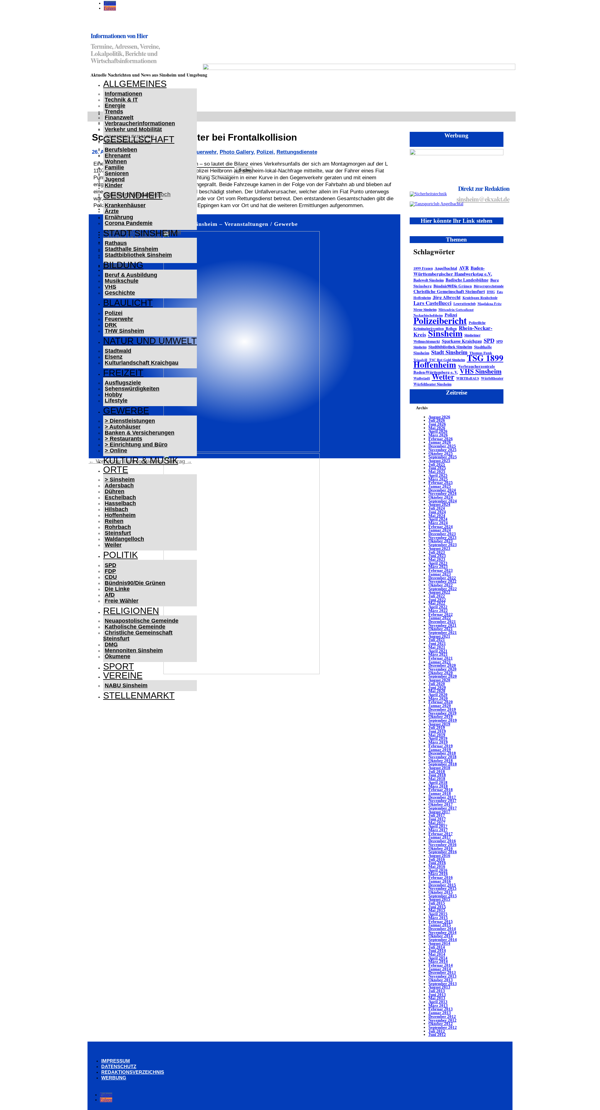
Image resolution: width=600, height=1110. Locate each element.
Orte (115, 470)
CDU (111, 577)
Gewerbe (126, 411)
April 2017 (438, 826)
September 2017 (442, 808)
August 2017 (439, 811)
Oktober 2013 (440, 980)
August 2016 (439, 855)
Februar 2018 (440, 789)
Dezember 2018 (442, 753)
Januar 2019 (439, 749)
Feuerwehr (119, 319)
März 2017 (438, 830)
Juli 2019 (436, 727)
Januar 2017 (439, 837)
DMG (111, 644)
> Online (116, 450)
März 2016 (438, 873)
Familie (114, 167)
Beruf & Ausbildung (131, 275)
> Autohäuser (123, 427)
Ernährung (119, 217)
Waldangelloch (124, 539)
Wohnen (116, 161)
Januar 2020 (439, 705)
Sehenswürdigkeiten (132, 389)
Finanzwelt (119, 117)
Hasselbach (120, 503)
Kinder (113, 185)
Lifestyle (116, 400)
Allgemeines (135, 84)
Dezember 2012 (442, 1016)
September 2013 (442, 983)
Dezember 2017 (442, 797)
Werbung (113, 1077)
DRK (111, 325)
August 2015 (439, 899)
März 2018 (438, 786)
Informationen (123, 94)
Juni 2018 (437, 775)
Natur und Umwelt (150, 341)
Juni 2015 (437, 906)
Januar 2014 (439, 969)
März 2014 (438, 961)
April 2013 (438, 1001)
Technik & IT (121, 100)
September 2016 (442, 851)
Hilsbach (116, 509)
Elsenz (113, 357)
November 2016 (442, 844)
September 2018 (442, 764)
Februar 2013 (440, 1009)
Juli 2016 (436, 859)
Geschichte (120, 293)
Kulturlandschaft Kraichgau (141, 363)
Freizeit (123, 373)
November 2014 (442, 932)
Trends (114, 111)
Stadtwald (118, 351)
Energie (115, 105)
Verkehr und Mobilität (133, 129)
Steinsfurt (118, 533)
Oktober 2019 (440, 716)
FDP (110, 571)
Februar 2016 (440, 877)
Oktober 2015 (440, 892)
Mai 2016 (436, 866)
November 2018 (442, 756)
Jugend (115, 179)
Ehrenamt (118, 155)
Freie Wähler (121, 601)
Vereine (122, 675)
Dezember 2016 (442, 841)
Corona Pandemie (128, 223)
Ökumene (117, 656)
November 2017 (442, 800)
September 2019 (442, 720)
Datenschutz (118, 1066)
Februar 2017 (440, 833)
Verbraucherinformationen (140, 123)
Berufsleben (121, 150)
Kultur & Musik (140, 460)
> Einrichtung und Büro (136, 444)
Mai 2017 (436, 822)
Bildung (123, 265)
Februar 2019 (440, 746)
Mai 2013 (436, 998)
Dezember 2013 (442, 972)
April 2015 (438, 914)
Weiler (113, 545)
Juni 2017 (437, 819)
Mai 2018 (436, 778)
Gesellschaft (138, 139)
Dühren (114, 491)
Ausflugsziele (123, 383)
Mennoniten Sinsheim (134, 650)
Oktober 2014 (440, 935)
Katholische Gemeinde (135, 627)
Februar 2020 (440, 701)
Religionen (131, 611)
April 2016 (438, 870)
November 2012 (442, 1020)
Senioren (117, 173)
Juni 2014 (437, 950)
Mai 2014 (436, 954)
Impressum (115, 1060)
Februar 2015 (440, 921)
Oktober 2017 (440, 804)
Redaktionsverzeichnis (132, 1072)
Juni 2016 (437, 862)
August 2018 (439, 767)
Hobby (113, 394)
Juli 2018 (436, 771)
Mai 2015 (436, 910)
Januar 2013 (439, 1012)
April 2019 (438, 738)
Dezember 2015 (442, 885)
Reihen (114, 521)
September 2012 (442, 1027)
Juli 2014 (436, 947)
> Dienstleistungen (130, 421)
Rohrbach (118, 527)
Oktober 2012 (440, 1023)
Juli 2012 (436, 1031)
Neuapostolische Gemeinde (141, 621)
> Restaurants (123, 439)
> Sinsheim (120, 479)
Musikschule (121, 281)
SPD (110, 565)
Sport (118, 666)
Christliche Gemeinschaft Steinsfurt (137, 636)
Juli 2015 (436, 903)
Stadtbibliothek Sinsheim (138, 255)
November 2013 (442, 976)
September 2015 (442, 895)
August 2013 (439, 987)
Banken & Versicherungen (139, 433)
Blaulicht (128, 303)
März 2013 (438, 1005)
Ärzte (112, 211)
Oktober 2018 (440, 760)
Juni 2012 (437, 1034)
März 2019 (438, 742)
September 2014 (442, 939)
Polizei (113, 313)
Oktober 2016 (440, 848)
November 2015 (442, 888)
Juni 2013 (437, 994)
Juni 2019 (437, 731)
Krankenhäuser (125, 205)
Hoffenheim (120, 515)
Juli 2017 (436, 815)
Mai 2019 (436, 735)
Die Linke (117, 589)
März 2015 (438, 917)
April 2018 (438, 782)
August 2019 (439, 724)
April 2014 (438, 958)
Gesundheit (132, 195)
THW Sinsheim (124, 331)
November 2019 (442, 713)
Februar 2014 (440, 965)
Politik (120, 555)
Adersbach (119, 485)
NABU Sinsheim (126, 685)
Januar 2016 (439, 881)
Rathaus (116, 243)
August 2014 (439, 943)
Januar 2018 (439, 793)
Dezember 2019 (442, 709)
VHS (110, 287)
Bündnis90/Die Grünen (135, 583)
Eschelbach (120, 497)
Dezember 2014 (442, 928)
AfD (110, 595)
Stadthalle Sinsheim (131, 249)
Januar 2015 (439, 925)
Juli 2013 (436, 990)
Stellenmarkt (139, 695)
